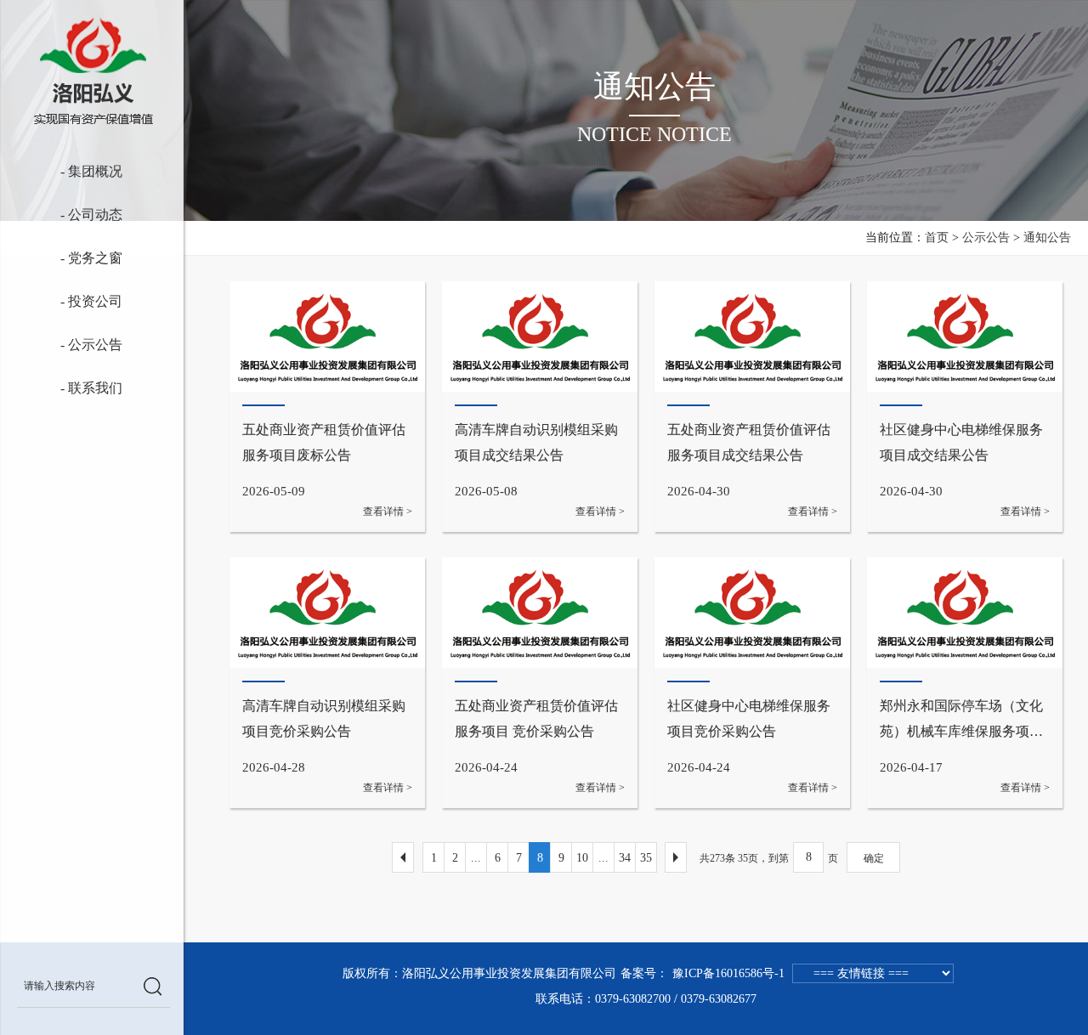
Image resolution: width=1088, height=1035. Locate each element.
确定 (874, 858)
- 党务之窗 (76, 258)
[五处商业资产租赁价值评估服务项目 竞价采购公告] (540, 682)
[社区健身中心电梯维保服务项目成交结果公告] (964, 406)
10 (582, 857)
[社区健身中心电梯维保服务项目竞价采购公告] (752, 682)
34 (625, 857)
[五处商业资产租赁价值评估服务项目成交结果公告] (752, 406)
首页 (937, 237)
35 (646, 857)
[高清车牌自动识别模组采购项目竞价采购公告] (327, 682)
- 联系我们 (79, 388)
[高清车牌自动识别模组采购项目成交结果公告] (540, 406)
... (476, 857)
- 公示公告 (68, 344)
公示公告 (986, 237)
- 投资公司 (79, 301)
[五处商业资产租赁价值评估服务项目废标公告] (327, 406)
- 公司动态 (69, 214)
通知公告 (1047, 237)
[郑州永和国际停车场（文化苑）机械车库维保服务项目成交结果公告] (964, 682)
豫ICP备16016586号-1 (728, 973)
